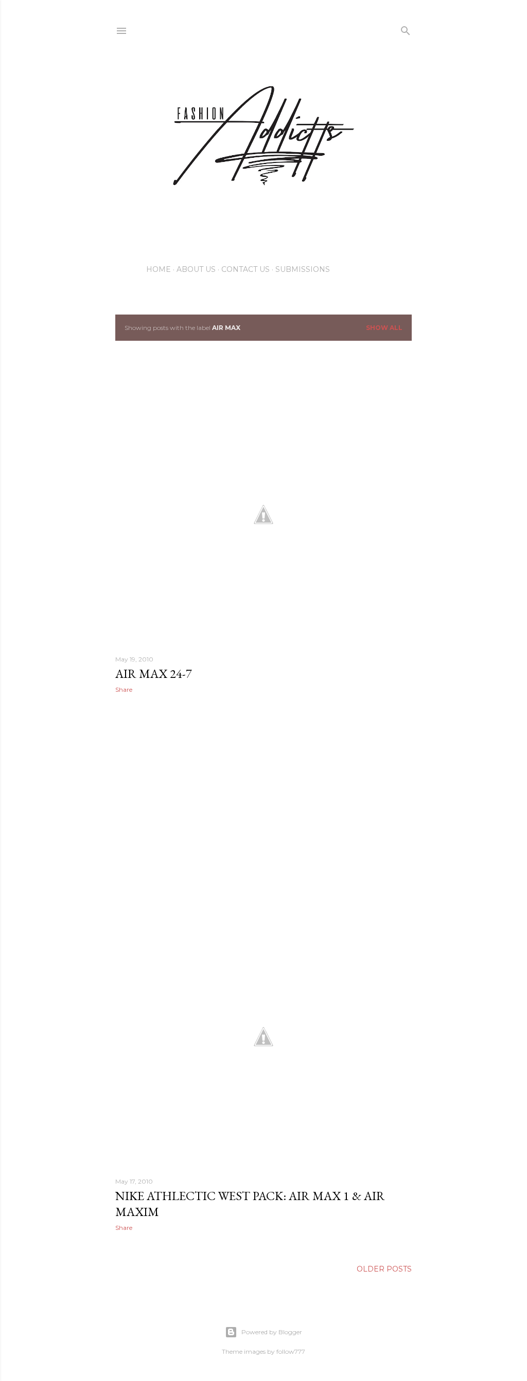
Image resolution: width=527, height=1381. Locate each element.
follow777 (290, 1351)
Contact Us (245, 269)
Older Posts (384, 1269)
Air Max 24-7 (153, 674)
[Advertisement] (263, 791)
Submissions (302, 269)
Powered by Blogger (271, 1332)
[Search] (405, 29)
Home (158, 269)
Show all (384, 328)
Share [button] (123, 689)
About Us (196, 269)
